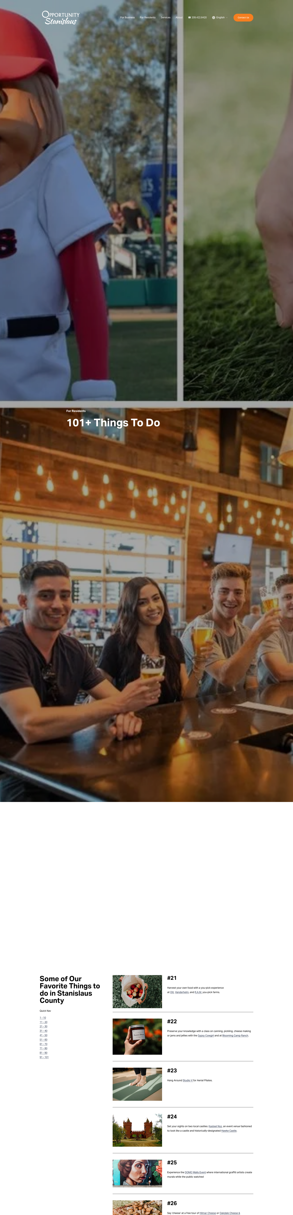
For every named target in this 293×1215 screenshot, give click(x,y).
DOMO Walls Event (195, 1172)
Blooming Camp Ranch (235, 1035)
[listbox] (220, 17)
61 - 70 (43, 1044)
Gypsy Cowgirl (206, 1035)
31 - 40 (43, 1030)
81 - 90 (43, 1052)
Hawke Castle (229, 1130)
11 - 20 (43, 1022)
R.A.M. (198, 992)
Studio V (188, 1080)
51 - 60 (43, 1039)
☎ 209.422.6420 (197, 17)
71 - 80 (43, 1048)
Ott (172, 992)
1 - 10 (43, 1017)
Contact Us (243, 17)
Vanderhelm (182, 992)
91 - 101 (44, 1057)
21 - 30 (43, 1026)
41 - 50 (43, 1035)
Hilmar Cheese (208, 1213)
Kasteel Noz (215, 1126)
